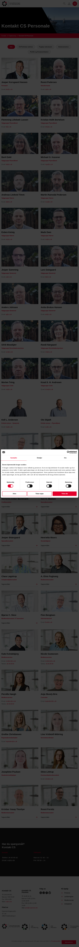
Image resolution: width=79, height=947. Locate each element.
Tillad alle (64, 493)
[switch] (30, 485)
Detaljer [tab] (39, 458)
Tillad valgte (39, 493)
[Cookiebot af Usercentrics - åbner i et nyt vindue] (68, 452)
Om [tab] (65, 458)
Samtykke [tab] (13, 458)
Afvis (14, 493)
